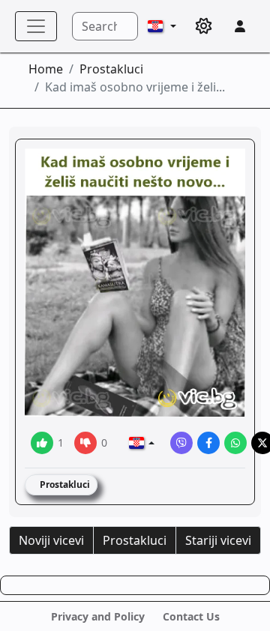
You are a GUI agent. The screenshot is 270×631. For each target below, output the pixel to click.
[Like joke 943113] (42, 443)
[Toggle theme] (204, 26)
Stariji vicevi (218, 540)
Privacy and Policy (98, 616)
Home (45, 69)
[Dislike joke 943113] (85, 443)
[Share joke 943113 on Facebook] (208, 443)
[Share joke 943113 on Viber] (181, 443)
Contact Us (191, 616)
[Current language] (162, 26)
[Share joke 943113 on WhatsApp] (235, 443)
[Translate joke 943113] (141, 443)
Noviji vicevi (51, 540)
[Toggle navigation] (36, 26)
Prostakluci (111, 69)
